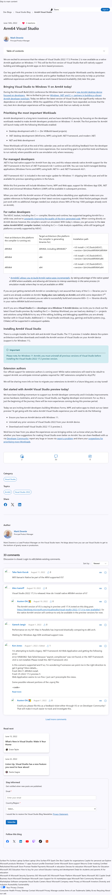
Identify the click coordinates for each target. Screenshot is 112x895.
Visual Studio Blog (22, 12)
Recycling (100, 890)
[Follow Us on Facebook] (7, 842)
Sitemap (25, 890)
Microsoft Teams (79, 875)
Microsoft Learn (37, 878)
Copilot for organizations (73, 860)
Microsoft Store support (70, 863)
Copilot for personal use (94, 860)
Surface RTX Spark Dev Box (52, 860)
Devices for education (74, 866)
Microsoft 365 (45, 875)
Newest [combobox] (97, 563)
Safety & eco (91, 890)
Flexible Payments (38, 866)
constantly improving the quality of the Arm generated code (52, 218)
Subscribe (11, 822)
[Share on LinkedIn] (20, 505)
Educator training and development (59, 869)
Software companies (19, 881)
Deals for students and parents (87, 869)
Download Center (52, 863)
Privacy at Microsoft (82, 881)
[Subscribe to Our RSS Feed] (47, 842)
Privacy (47, 890)
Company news (66, 881)
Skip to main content (8, 1)
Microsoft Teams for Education (96, 866)
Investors (94, 881)
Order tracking (94, 863)
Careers (42, 881)
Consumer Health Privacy (10, 890)
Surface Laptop (16, 860)
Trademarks (80, 890)
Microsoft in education (55, 866)
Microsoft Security (18, 875)
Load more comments (56, 719)
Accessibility (13, 884)
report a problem (65, 438)
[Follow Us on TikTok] (40, 842)
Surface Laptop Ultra (31, 860)
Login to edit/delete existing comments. (41, 559)
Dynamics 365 (32, 875)
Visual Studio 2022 (22, 492)
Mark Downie (16, 37)
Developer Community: (18, 438)
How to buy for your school (32, 869)
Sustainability (23, 884)
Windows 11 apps (23, 863)
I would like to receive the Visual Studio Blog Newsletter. (37, 814)
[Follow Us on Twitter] (14, 842)
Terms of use (70, 890)
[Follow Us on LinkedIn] (20, 842)
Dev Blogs (7, 12)
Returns (84, 863)
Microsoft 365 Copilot (96, 875)
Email (9, 791)
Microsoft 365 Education (10, 869)
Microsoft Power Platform (61, 875)
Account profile (38, 863)
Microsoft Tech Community (83, 878)
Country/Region (13, 803)
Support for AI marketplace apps (57, 878)
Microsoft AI (5, 875)
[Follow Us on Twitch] (34, 842)
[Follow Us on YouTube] (27, 842)
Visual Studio (10, 479)
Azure (10, 878)
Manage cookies (57, 890)
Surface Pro (4, 860)
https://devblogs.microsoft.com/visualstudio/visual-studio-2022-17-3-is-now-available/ (58, 609)
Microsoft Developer (21, 878)
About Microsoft (53, 881)
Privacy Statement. (60, 814)
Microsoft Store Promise (20, 866)
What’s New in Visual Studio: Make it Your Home (25, 743)
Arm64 (8, 492)
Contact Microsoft (36, 890)
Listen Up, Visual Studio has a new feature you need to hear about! (25, 765)
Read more (16, 691)
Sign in (105, 9)
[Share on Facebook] (5, 505)
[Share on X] (12, 505)
